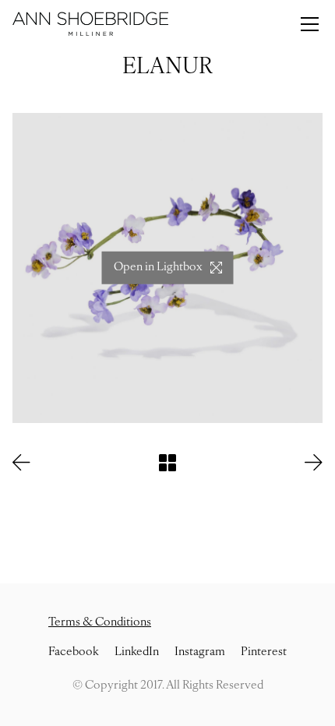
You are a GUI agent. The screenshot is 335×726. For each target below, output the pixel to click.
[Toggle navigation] (310, 24)
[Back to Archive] (167, 462)
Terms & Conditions (99, 623)
